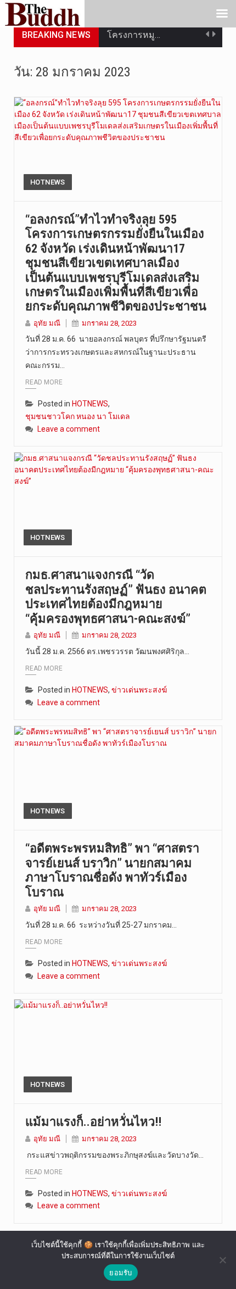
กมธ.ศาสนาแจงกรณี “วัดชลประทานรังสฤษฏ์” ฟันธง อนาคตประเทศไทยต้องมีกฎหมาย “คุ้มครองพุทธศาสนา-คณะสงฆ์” (115, 596)
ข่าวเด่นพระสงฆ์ (139, 689)
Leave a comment (68, 429)
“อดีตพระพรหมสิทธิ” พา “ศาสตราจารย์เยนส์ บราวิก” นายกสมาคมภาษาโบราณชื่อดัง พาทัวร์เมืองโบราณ (112, 870)
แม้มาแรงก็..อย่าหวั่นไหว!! (93, 1122)
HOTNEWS (47, 182)
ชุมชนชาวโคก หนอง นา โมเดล (77, 416)
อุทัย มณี (46, 323)
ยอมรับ (120, 1272)
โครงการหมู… (133, 35)
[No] (222, 1259)
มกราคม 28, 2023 (109, 323)
